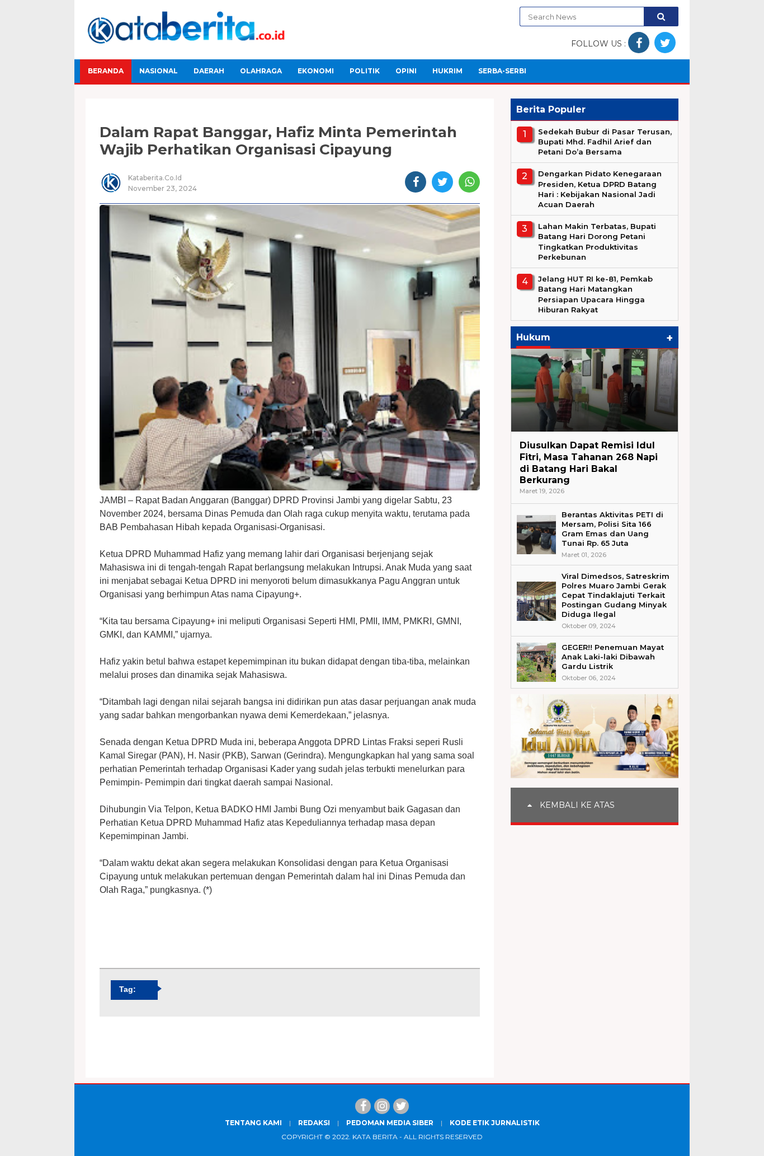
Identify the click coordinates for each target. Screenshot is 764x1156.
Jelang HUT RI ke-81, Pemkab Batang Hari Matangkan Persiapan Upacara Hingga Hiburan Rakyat (595, 294)
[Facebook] (363, 1106)
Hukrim (447, 71)
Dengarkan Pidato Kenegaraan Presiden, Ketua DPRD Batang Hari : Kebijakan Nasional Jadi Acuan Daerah (600, 189)
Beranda (106, 71)
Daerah (209, 71)
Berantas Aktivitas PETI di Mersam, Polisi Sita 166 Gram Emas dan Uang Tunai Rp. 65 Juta (612, 529)
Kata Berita (375, 1136)
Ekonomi (316, 71)
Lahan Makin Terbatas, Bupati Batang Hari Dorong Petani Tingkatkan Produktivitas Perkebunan (597, 241)
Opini (406, 71)
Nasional (158, 71)
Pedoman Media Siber (389, 1122)
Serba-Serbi (502, 71)
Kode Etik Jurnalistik (495, 1122)
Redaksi (314, 1122)
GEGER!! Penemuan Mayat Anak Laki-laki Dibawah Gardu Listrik (613, 657)
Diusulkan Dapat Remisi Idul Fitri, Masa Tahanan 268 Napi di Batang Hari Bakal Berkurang (589, 462)
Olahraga (261, 71)
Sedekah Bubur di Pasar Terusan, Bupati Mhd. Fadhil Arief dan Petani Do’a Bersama (605, 141)
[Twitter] (401, 1106)
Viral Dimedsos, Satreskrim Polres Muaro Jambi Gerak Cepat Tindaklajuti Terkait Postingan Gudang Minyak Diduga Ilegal (615, 595)
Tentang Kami (253, 1122)
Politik (365, 71)
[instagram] (382, 1106)
